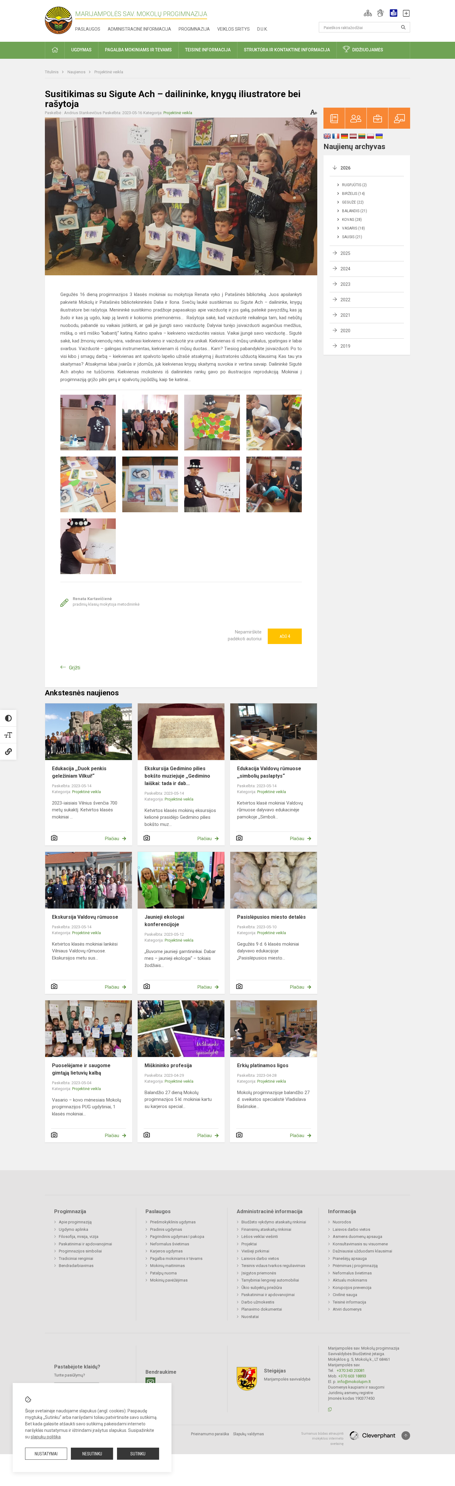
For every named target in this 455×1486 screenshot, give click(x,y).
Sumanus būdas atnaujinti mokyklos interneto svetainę (322, 1439)
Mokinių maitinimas (167, 1265)
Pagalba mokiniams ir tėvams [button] (138, 49)
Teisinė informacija (349, 1302)
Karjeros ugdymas (166, 1251)
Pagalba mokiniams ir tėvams (176, 1258)
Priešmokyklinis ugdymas (173, 1222)
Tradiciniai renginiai (76, 1258)
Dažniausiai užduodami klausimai (362, 1251)
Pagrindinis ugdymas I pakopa (177, 1236)
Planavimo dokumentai (261, 1309)
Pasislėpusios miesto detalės (271, 917)
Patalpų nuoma (163, 1273)
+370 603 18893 (352, 1376)
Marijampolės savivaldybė (287, 1378)
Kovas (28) (352, 219)
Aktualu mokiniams (350, 1280)
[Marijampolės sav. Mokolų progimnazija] (60, 20)
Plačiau (112, 838)
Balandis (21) (354, 211)
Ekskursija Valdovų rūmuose (85, 917)
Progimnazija (194, 29)
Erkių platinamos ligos (262, 1065)
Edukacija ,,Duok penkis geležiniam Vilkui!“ (79, 772)
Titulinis (52, 72)
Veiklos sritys (233, 29)
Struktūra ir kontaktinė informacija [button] (287, 49)
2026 (345, 167)
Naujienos (76, 72)
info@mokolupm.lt (354, 1381)
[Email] (150, 1382)
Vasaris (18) (353, 228)
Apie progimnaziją (75, 1222)
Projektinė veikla (108, 72)
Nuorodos (342, 1222)
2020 (345, 330)
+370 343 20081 (351, 1370)
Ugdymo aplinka (73, 1229)
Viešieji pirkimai (255, 1251)
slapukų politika (46, 1436)
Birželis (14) (353, 193)
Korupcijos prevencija (352, 1287)
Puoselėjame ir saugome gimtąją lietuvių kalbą (81, 1069)
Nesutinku (92, 1453)
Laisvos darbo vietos (260, 1258)
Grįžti (74, 668)
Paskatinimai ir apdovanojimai (85, 1244)
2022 (345, 299)
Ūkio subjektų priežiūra (261, 1287)
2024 (345, 268)
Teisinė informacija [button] (208, 49)
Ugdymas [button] (81, 49)
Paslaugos (87, 29)
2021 (345, 315)
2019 (345, 346)
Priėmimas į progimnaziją (355, 1265)
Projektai (249, 1244)
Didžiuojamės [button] (367, 49)
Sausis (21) (352, 237)
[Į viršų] (405, 1435)
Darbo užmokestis (257, 1302)
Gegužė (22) (353, 202)
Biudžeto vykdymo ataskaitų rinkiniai (273, 1222)
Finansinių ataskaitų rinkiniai (266, 1229)
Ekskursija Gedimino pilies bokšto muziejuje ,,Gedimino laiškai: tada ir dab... (177, 776)
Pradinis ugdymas (166, 1229)
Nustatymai (46, 1453)
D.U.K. (262, 29)
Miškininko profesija (168, 1065)
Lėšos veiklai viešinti (259, 1236)
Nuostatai (250, 1316)
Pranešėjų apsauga (350, 1258)
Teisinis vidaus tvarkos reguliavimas (273, 1265)
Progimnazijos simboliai (80, 1251)
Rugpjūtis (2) (354, 185)
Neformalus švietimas (169, 1244)
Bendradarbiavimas (76, 1265)
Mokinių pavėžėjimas (169, 1280)
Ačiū (285, 636)
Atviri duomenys (347, 1309)
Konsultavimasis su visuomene (360, 1244)
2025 (345, 253)
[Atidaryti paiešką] (403, 27)
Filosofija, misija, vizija (78, 1236)
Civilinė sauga (345, 1294)
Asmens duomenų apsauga (357, 1236)
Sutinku (137, 1453)
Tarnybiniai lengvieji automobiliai (270, 1280)
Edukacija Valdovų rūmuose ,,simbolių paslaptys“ (269, 772)
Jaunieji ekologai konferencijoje (164, 920)
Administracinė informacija (139, 29)
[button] (368, 13)
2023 (345, 284)
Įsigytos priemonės (258, 1273)
